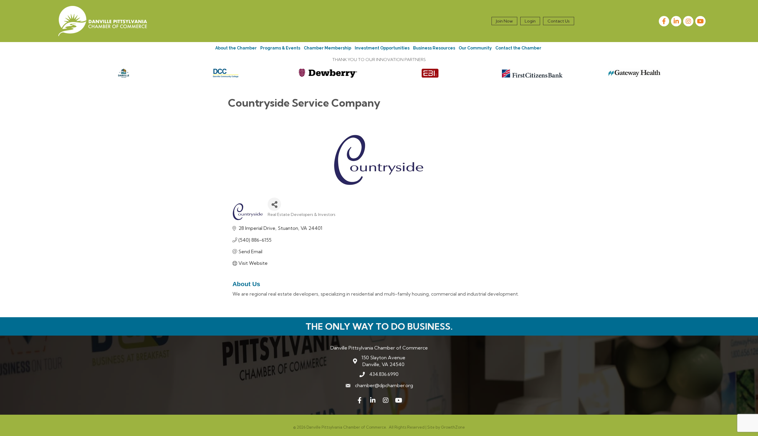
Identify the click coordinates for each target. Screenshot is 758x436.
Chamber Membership (327, 48)
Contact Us (558, 21)
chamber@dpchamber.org (384, 385)
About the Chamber (236, 48)
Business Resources (434, 48)
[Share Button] (274, 204)
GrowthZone (453, 427)
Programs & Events (280, 48)
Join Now (504, 21)
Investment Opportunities (382, 48)
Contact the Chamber (518, 48)
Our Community (475, 48)
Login (530, 21)
